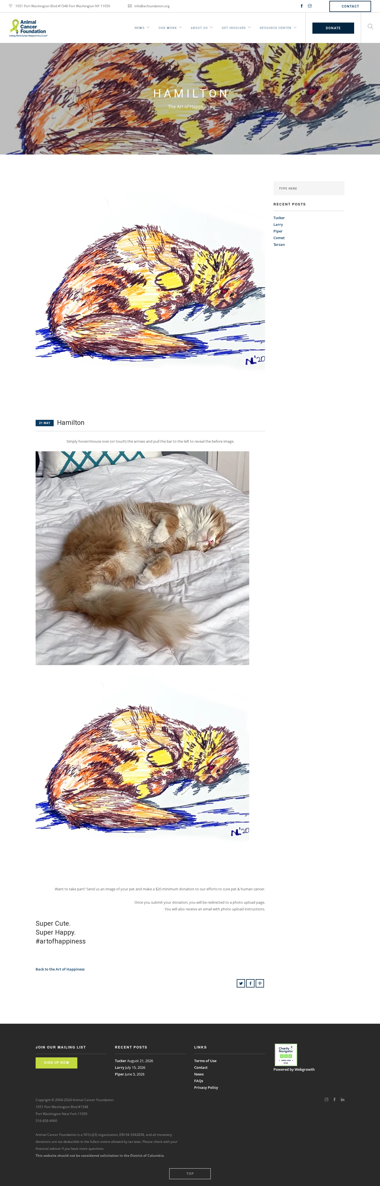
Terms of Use (205, 1060)
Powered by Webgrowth (294, 1069)
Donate (333, 28)
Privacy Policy (206, 1087)
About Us (199, 27)
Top (190, 1174)
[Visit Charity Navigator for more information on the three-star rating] (286, 1055)
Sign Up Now (56, 1063)
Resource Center (276, 27)
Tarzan (279, 244)
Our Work (168, 27)
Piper (278, 231)
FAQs (198, 1080)
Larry (278, 224)
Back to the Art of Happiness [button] (60, 969)
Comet (279, 237)
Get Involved (234, 27)
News (140, 27)
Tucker (279, 217)
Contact (350, 6)
